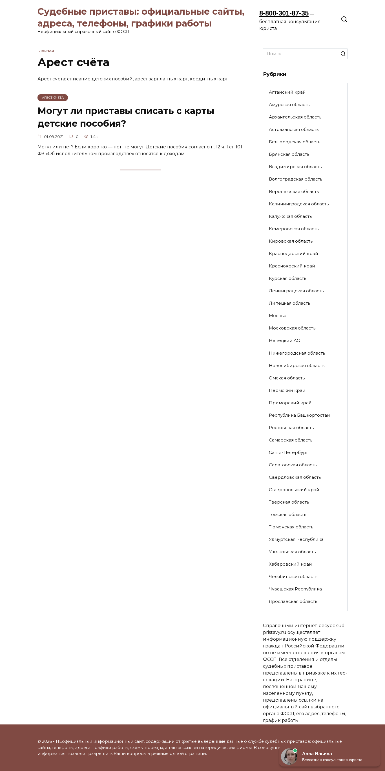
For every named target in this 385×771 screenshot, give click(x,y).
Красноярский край (292, 266)
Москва (277, 315)
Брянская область (289, 154)
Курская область (287, 278)
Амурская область (289, 104)
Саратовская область (293, 464)
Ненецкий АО (284, 340)
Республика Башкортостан (299, 415)
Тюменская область (291, 527)
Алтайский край (287, 92)
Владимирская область (295, 166)
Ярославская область (293, 601)
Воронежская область (294, 191)
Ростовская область (291, 427)
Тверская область (289, 502)
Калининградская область (299, 204)
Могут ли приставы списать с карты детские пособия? (125, 117)
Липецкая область (289, 303)
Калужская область (290, 216)
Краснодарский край (293, 253)
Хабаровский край (290, 564)
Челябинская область (293, 576)
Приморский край (290, 402)
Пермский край (287, 390)
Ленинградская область (296, 290)
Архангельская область (295, 117)
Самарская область (290, 440)
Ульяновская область (292, 551)
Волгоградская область (295, 179)
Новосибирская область (296, 365)
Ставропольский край (294, 489)
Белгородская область (294, 141)
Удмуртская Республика (296, 539)
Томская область (287, 514)
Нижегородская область (297, 353)
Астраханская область (293, 129)
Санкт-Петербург (288, 452)
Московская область (292, 328)
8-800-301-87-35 (284, 13)
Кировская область (291, 241)
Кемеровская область (293, 228)
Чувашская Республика (295, 589)
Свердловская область (295, 477)
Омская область (287, 378)
